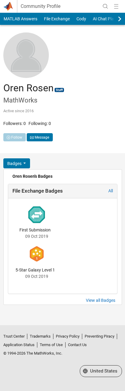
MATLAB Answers (20, 18)
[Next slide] (114, 19)
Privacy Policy (67, 336)
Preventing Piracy (99, 336)
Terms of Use (51, 344)
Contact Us (77, 344)
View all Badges (100, 300)
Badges (14, 163)
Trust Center (14, 336)
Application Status (19, 344)
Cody (81, 18)
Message (41, 137)
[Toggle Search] (105, 6)
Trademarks (40, 336)
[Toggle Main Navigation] (116, 6)
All (110, 190)
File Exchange (57, 18)
